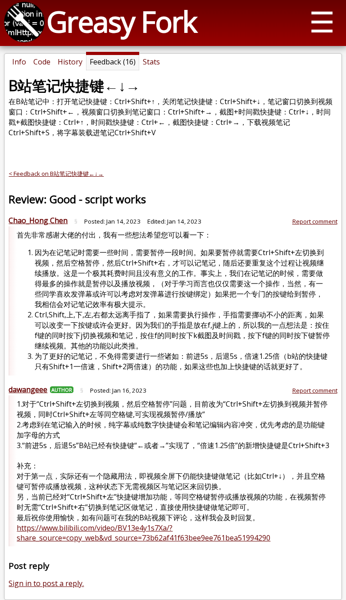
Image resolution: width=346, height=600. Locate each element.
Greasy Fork (121, 21)
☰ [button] (322, 21)
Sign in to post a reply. (46, 583)
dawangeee (28, 389)
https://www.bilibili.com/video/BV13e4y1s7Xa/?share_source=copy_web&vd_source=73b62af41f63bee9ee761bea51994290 (143, 533)
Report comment (314, 221)
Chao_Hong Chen (38, 220)
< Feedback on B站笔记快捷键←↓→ (56, 173)
